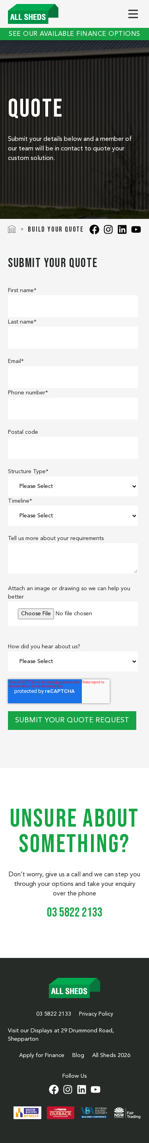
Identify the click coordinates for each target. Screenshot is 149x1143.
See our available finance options (74, 34)
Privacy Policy (96, 1014)
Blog (78, 1055)
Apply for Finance (41, 1055)
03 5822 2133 (53, 1014)
